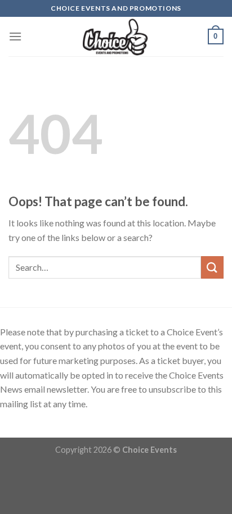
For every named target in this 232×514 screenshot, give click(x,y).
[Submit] (212, 267)
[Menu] (15, 36)
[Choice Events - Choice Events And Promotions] (116, 36)
